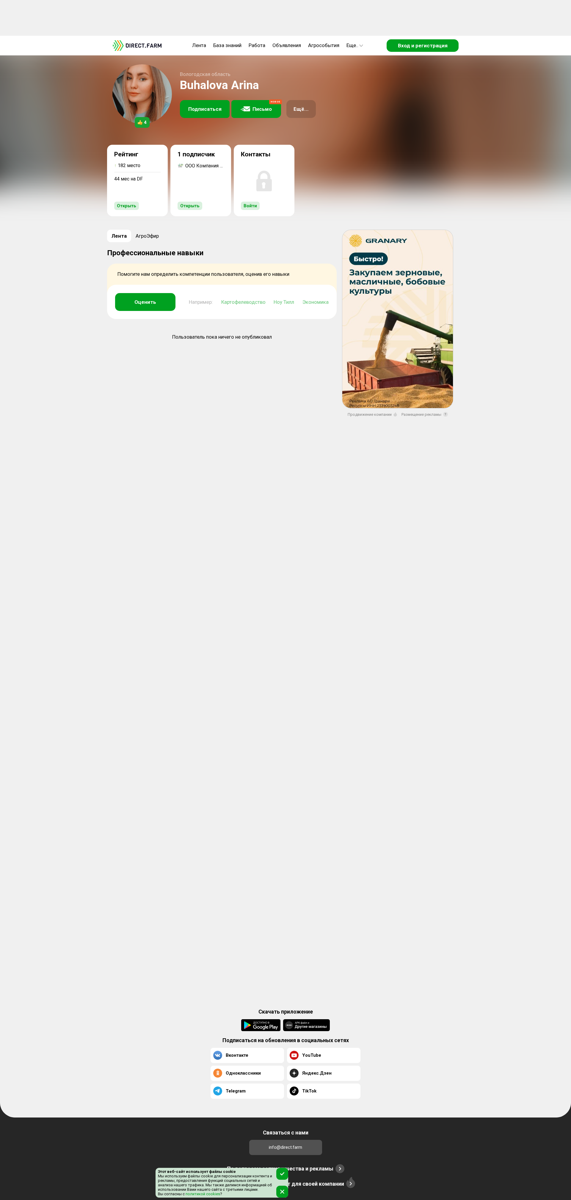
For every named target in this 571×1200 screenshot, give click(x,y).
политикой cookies (202, 1194)
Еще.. (352, 45)
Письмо (266, 106)
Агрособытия (323, 45)
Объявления (286, 45)
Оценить (145, 302)
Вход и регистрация (423, 46)
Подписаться (205, 109)
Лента (199, 45)
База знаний (227, 45)
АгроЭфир (147, 236)
